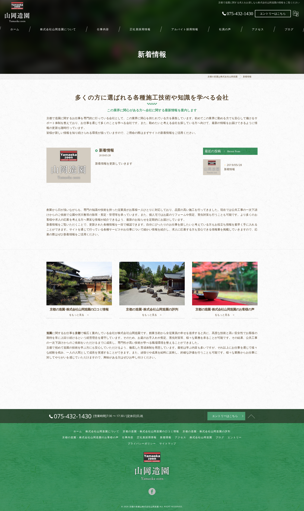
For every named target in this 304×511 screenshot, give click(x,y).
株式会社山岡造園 (201, 437)
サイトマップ (167, 443)
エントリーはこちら (273, 13)
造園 (137, 333)
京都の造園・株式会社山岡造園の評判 (206, 431)
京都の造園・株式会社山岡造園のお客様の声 (90, 437)
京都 (49, 347)
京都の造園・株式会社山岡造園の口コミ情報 (151, 431)
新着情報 (106, 150)
